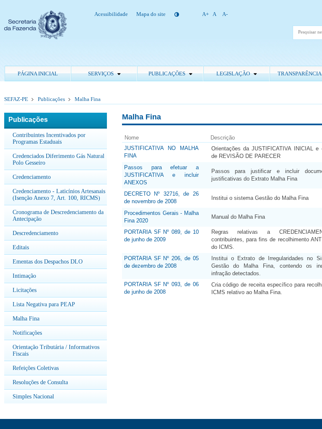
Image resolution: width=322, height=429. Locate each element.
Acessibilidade (111, 14)
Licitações (24, 290)
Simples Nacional (33, 396)
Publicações (167, 73)
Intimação (24, 276)
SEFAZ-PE (16, 99)
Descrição (222, 137)
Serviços (101, 73)
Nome (132, 137)
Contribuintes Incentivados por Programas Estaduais (49, 138)
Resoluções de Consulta (40, 382)
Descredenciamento (35, 233)
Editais (21, 247)
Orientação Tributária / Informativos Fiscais (56, 350)
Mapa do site (151, 14)
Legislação (233, 73)
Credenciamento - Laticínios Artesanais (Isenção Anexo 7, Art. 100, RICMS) (59, 194)
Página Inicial (38, 73)
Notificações (27, 333)
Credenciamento (32, 177)
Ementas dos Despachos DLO (48, 261)
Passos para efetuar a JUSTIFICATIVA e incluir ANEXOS (161, 175)
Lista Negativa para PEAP (44, 304)
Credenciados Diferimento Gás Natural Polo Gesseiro (58, 159)
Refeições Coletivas (36, 368)
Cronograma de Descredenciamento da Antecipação (58, 215)
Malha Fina (88, 99)
